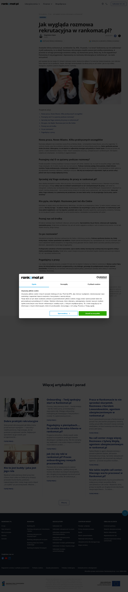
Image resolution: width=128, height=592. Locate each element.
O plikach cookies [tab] (94, 284)
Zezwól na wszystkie (92, 313)
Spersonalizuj (62, 313)
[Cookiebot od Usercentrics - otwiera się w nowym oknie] (98, 277)
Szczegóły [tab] (64, 284)
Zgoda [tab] (34, 284)
